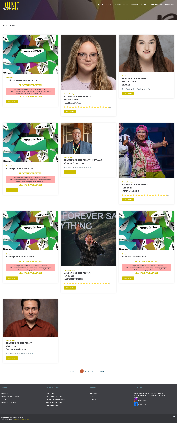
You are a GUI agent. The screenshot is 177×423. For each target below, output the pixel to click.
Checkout (93, 399)
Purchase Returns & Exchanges (55, 399)
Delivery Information (52, 405)
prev (73, 371)
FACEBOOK (142, 404)
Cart (91, 396)
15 (92, 371)
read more (11, 102)
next (101, 371)
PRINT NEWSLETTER (30, 85)
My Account (93, 393)
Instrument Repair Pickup (54, 402)
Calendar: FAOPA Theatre (9, 402)
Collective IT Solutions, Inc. (20, 420)
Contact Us (4, 393)
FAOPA (3, 399)
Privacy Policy (50, 393)
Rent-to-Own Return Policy (54, 396)
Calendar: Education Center (10, 396)
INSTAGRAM (142, 400)
